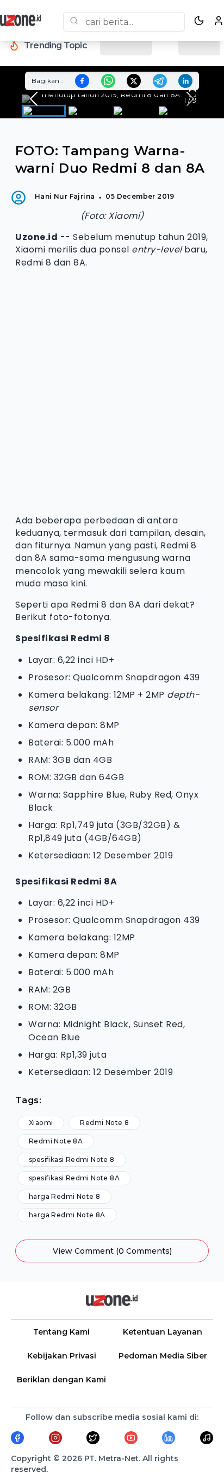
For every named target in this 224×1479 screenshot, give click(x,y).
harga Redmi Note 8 (64, 1196)
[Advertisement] (112, 391)
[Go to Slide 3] (134, 111)
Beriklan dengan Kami (61, 1380)
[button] (112, 98)
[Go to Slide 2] (89, 111)
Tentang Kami (61, 1332)
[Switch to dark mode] (199, 20)
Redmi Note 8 (104, 1122)
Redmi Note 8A (56, 1141)
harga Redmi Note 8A (67, 1215)
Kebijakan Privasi (61, 1356)
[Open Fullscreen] (192, 93)
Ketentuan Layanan (162, 1332)
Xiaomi (41, 1122)
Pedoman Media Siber (163, 1356)
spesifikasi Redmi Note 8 (72, 1159)
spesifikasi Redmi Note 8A (74, 1178)
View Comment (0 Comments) (112, 1251)
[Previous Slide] (34, 99)
